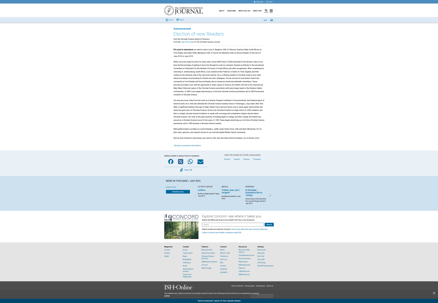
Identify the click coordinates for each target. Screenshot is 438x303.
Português (257, 159)
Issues (185, 250)
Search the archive (208, 253)
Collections (187, 263)
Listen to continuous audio (220, 232)
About (221, 11)
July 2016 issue (187, 42)
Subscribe (259, 2)
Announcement (182, 28)
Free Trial (260, 256)
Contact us (224, 256)
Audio (185, 266)
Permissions (260, 286)
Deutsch (227, 159)
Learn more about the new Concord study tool (249, 229)
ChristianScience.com (246, 255)
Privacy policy (250, 286)
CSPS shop (261, 263)
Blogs (185, 256)
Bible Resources (244, 265)
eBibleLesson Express (209, 262)
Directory (257, 11)
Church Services (244, 258)
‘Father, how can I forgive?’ (231, 191)
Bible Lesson (243, 262)
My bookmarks (207, 250)
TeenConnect (188, 253)
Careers (223, 266)
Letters (201, 190)
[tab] (172, 247)
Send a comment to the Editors (188, 145)
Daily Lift (242, 268)
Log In (270, 2)
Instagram (224, 272)
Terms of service (237, 286)
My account (261, 250)
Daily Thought (206, 268)
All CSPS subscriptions (265, 266)
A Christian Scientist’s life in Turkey (253, 193)
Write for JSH (244, 11)
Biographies (187, 259)
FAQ (221, 263)
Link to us (223, 259)
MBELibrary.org (244, 274)
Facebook (223, 269)
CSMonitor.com (244, 271)
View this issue (178, 192)
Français (246, 159)
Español (237, 159)
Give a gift (261, 259)
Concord (205, 265)
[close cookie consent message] (434, 293)
